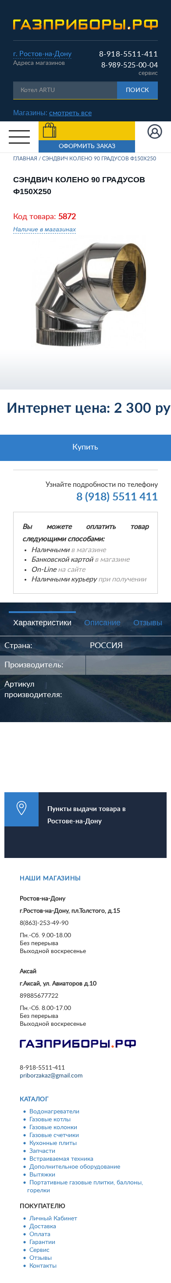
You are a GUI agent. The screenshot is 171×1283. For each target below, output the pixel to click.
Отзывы (147, 622)
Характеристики (42, 622)
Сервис (39, 1250)
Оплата (39, 1234)
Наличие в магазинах (44, 229)
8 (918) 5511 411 (117, 497)
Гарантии (42, 1242)
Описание (102, 622)
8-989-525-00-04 (129, 65)
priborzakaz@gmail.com (51, 1076)
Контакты (43, 1266)
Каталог (34, 1099)
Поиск (138, 90)
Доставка (42, 1226)
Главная (25, 158)
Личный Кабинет (53, 1219)
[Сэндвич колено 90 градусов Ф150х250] (88, 293)
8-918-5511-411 (128, 54)
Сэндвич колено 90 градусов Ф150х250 (99, 158)
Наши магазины (50, 878)
